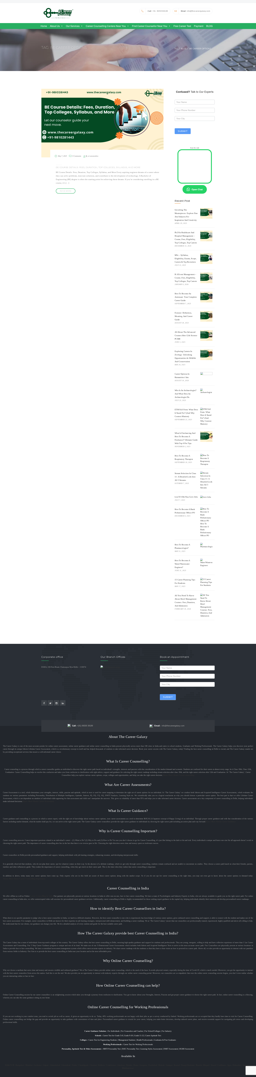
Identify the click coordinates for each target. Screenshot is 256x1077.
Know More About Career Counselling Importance (24, 879)
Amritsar (121, 1065)
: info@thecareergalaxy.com (195, 11)
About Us (55, 26)
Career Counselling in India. (42, 896)
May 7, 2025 (62, 156)
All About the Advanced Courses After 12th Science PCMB (186, 335)
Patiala (129, 1065)
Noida (74, 1065)
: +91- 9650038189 (158, 11)
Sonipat (169, 1065)
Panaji (184, 1065)
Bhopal (206, 1065)
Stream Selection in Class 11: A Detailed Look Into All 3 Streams (185, 476)
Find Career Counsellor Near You (149, 26)
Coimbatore (111, 1065)
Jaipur (46, 1065)
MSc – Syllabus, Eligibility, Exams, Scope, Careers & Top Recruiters (186, 258)
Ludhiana (222, 1065)
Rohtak (162, 1065)
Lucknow (38, 1065)
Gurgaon (143, 1065)
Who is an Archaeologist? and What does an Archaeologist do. (185, 393)
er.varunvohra (93, 156)
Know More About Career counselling (178, 775)
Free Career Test (182, 26)
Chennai (93, 1065)
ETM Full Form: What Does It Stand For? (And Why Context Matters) (186, 412)
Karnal (177, 1065)
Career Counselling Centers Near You (106, 26)
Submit (183, 131)
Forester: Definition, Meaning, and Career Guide (184, 316)
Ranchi (199, 1065)
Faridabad (152, 1065)
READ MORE (65, 191)
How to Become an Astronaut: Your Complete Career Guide (186, 297)
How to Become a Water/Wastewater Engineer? (182, 563)
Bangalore (20, 1065)
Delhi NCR (9, 1065)
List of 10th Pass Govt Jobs (186, 497)
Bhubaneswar (128, 1068)
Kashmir (191, 1065)
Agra (229, 1065)
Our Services (73, 26)
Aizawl (213, 1065)
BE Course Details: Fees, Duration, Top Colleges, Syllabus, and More (98, 167)
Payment (198, 26)
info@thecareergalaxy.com (169, 726)
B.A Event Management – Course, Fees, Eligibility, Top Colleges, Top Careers (186, 277)
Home (44, 26)
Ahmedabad (55, 1065)
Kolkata (101, 1065)
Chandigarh (83, 1065)
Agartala (246, 1065)
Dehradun (237, 1065)
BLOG (209, 26)
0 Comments (76, 156)
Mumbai (28, 1065)
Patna (135, 1065)
